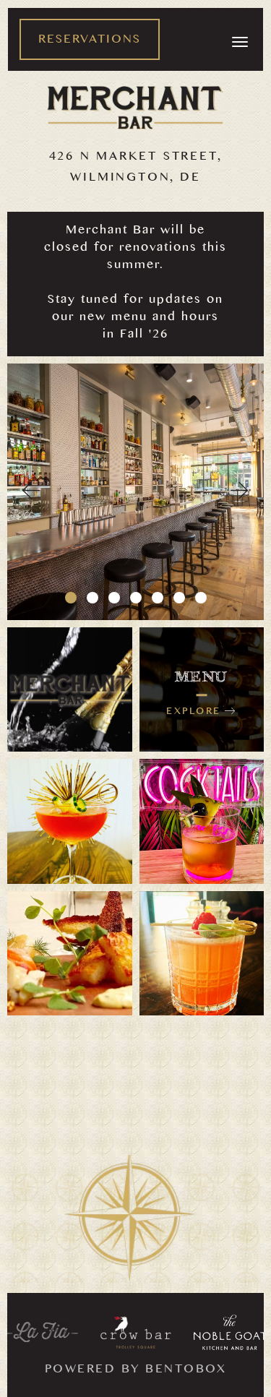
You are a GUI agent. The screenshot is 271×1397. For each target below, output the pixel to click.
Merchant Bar (135, 107)
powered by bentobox (136, 1371)
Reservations (89, 41)
